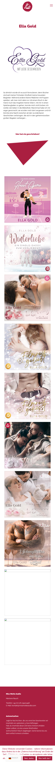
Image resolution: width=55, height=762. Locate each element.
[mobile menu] (51, 5)
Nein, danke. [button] (29, 758)
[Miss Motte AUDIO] (27, 6)
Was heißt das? (44, 758)
